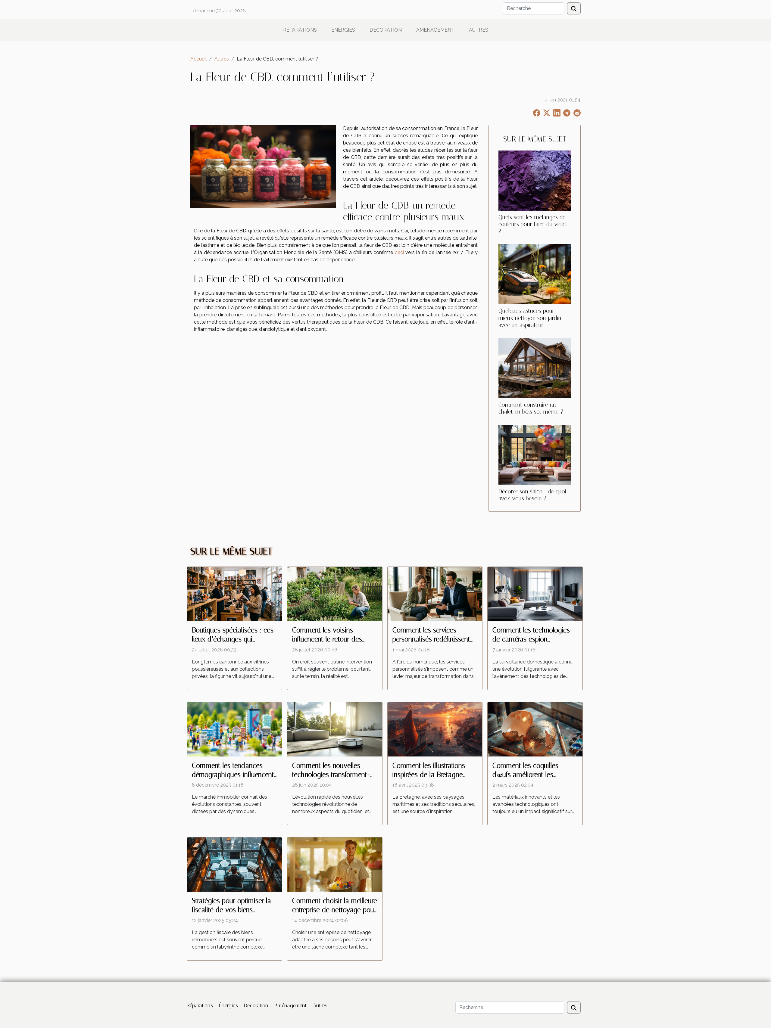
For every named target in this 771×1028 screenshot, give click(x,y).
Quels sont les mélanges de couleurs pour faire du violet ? (532, 224)
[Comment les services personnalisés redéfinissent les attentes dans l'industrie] (435, 593)
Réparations (300, 30)
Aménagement (435, 30)
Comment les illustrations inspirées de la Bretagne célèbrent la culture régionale (434, 775)
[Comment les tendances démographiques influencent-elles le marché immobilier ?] (234, 729)
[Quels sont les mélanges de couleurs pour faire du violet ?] (534, 180)
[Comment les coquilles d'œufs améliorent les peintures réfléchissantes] (535, 729)
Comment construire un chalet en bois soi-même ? (530, 408)
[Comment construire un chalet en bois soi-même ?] (534, 368)
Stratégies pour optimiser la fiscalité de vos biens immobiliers (231, 910)
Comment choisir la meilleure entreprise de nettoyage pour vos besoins (334, 910)
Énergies (343, 30)
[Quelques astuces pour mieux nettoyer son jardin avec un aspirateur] (534, 274)
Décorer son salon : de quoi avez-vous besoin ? (532, 495)
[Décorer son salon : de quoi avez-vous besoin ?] (534, 454)
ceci (399, 252)
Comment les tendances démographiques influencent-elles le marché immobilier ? (234, 775)
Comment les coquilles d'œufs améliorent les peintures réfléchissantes (527, 775)
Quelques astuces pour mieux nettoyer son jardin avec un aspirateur (529, 317)
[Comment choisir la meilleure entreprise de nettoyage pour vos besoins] (334, 864)
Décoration (386, 30)
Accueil (198, 59)
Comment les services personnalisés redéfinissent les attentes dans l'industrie (431, 639)
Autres (478, 30)
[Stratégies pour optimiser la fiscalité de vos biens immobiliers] (234, 864)
